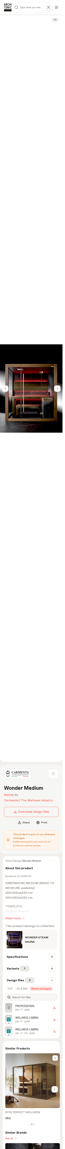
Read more (13, 918)
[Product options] (55, 1058)
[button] (31, 1124)
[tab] (10, 988)
